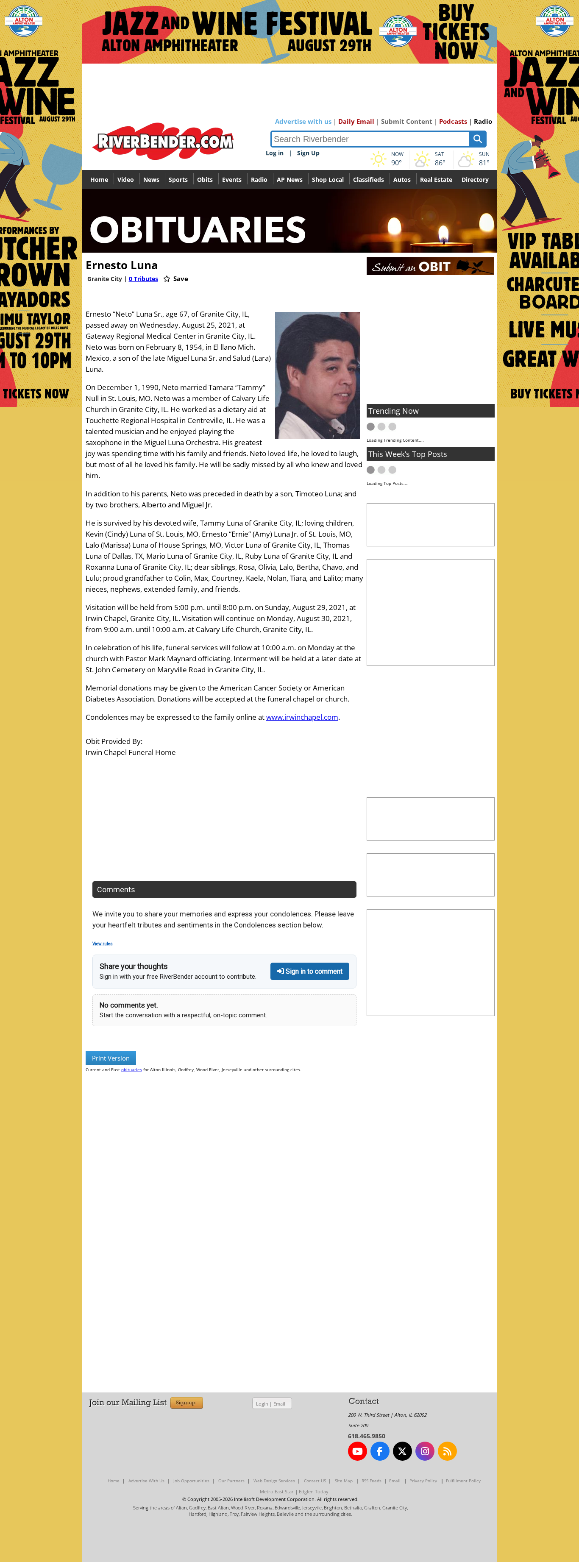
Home (99, 179)
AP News (290, 179)
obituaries (131, 1069)
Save (180, 278)
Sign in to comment (313, 971)
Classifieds (368, 179)
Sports (178, 179)
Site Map (344, 1481)
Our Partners (231, 1481)
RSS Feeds (371, 1481)
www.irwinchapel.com (302, 717)
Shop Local (328, 179)
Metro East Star (277, 1491)
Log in (275, 153)
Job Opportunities (191, 1481)
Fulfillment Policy (463, 1481)
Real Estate (436, 179)
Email (279, 1404)
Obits (205, 179)
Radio (483, 121)
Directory (475, 179)
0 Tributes (143, 279)
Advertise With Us (146, 1481)
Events (232, 179)
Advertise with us (303, 121)
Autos (402, 179)
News (151, 179)
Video (125, 179)
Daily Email (356, 121)
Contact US (315, 1481)
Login (262, 1404)
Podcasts (453, 121)
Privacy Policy (423, 1481)
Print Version (111, 1058)
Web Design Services (274, 1481)
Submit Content (406, 121)
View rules (102, 943)
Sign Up (308, 153)
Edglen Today (313, 1491)
